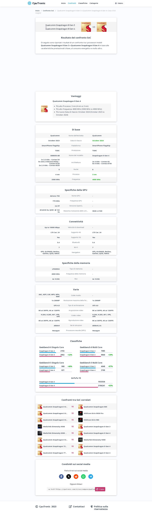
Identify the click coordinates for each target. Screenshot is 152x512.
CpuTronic (38, 3)
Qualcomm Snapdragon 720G (55, 446)
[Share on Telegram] (90, 476)
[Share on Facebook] (61, 476)
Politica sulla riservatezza (101, 507)
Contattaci (79, 506)
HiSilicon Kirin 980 (91, 420)
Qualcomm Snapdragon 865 (95, 407)
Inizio (63, 3)
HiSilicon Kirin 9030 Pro (93, 413)
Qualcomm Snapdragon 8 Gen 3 (56, 407)
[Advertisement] (76, 72)
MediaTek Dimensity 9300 (94, 440)
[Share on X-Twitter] (68, 476)
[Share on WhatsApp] (83, 476)
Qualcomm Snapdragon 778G (55, 453)
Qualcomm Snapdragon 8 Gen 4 (67, 101)
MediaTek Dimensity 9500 (54, 426)
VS (73, 407)
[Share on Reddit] (76, 476)
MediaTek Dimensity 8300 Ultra (56, 433)
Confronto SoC (48, 11)
